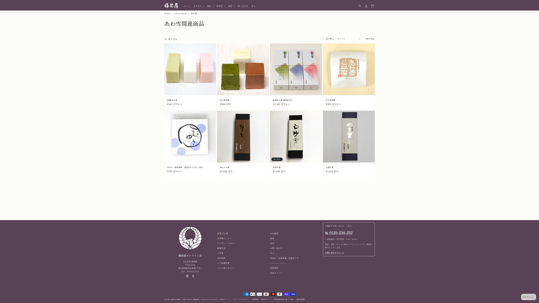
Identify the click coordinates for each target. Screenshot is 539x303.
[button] (198, 6)
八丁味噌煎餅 (223, 263)
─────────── (278, 263)
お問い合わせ (276, 248)
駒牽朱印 (221, 248)
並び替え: (330, 38)
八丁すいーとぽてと (226, 243)
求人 (272, 253)
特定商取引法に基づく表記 (284, 299)
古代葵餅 (221, 258)
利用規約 (274, 268)
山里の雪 (329, 167)
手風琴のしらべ (224, 238)
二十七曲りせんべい (226, 268)
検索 (272, 238)
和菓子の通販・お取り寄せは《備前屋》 (185, 299)
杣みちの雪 (224, 167)
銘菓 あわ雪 (172, 100)
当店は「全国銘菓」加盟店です (284, 258)
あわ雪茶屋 (224, 100)
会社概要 (274, 233)
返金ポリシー (276, 272)
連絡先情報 (300, 299)
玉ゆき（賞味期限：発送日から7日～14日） (186, 167)
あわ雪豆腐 (330, 100)
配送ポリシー (266, 299)
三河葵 (220, 253)
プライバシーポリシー (241, 299)
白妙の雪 (276, 167)
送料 (272, 243)
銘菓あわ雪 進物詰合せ (283, 100)
